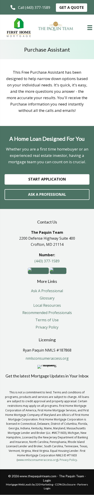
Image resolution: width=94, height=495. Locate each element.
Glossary (47, 298)
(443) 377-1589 (47, 261)
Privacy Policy (47, 327)
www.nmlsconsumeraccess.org (37, 460)
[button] (30, 7)
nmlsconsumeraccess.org (47, 358)
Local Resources (47, 306)
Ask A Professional (47, 291)
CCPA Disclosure (65, 484)
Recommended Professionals (47, 313)
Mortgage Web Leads (19, 484)
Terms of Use (47, 320)
